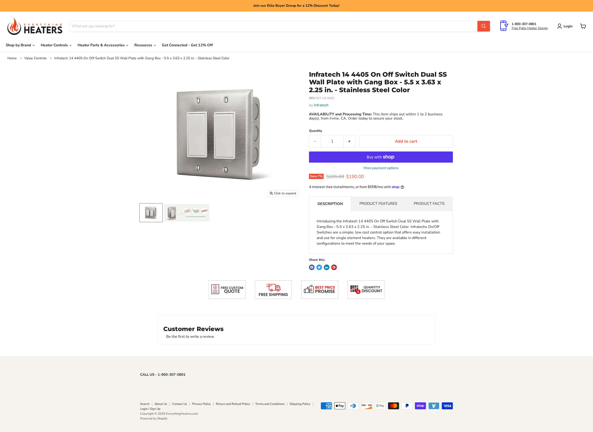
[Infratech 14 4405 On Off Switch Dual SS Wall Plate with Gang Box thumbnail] (151, 213)
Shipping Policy (300, 404)
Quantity (315, 131)
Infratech (321, 105)
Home (12, 58)
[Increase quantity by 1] (349, 141)
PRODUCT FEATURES (378, 203)
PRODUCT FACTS (429, 203)
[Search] (483, 26)
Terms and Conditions (269, 404)
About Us (161, 404)
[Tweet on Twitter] (319, 267)
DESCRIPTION (330, 203)
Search (144, 404)
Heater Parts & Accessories (102, 45)
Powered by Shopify (153, 418)
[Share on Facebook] (312, 267)
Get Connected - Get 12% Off (187, 45)
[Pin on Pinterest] (334, 267)
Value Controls (35, 58)
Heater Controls (55, 45)
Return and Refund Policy (233, 404)
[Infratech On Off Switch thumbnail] (187, 213)
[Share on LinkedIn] (326, 267)
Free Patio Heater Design (530, 28)
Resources (143, 45)
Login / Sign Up (150, 409)
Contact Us (179, 404)
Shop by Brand (19, 45)
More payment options (380, 168)
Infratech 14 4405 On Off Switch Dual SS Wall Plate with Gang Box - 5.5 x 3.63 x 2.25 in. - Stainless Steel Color (141, 58)
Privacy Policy (201, 404)
